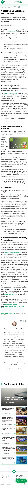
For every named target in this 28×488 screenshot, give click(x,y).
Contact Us (10, 476)
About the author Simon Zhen (14, 329)
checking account (12, 31)
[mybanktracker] (6, 2)
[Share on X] (15, 7)
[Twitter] (21, 320)
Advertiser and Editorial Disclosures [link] (18, 2)
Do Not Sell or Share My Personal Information (21, 477)
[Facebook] (23, 320)
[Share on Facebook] (19, 7)
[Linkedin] (26, 320)
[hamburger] (26, 2)
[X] (21, 484)
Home (2, 313)
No (21, 369)
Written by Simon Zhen (6, 25)
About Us (3, 476)
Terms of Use (4, 482)
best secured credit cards (11, 304)
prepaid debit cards (9, 294)
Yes (10, 369)
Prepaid (13, 313)
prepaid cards (11, 35)
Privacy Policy (12, 482)
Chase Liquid (9, 195)
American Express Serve (11, 93)
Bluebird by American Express (13, 252)
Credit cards (8, 313)
